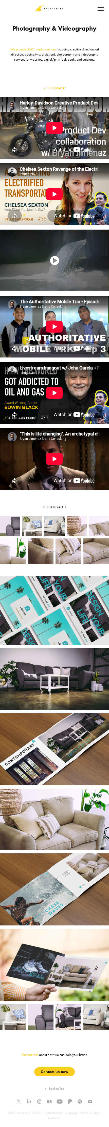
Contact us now (54, 1072)
